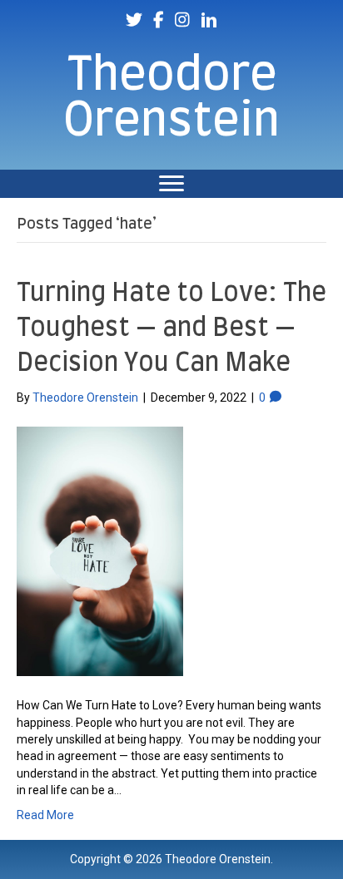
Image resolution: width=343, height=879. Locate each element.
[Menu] (171, 184)
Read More (45, 815)
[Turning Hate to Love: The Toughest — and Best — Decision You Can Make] (100, 550)
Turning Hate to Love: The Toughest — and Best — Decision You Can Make (171, 328)
